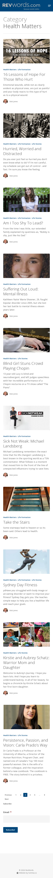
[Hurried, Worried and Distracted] (26, 125)
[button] (49, 6)
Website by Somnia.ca (28, 873)
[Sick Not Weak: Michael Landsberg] (26, 418)
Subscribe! (10, 830)
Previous (8, 795)
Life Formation (24, 69)
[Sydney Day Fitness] (26, 561)
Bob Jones (13, 101)
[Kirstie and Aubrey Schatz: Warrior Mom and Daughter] (26, 634)
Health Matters (10, 69)
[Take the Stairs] (26, 499)
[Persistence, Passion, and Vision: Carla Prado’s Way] (26, 717)
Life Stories (37, 144)
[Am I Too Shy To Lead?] (26, 200)
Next (7, 799)
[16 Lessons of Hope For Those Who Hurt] (26, 51)
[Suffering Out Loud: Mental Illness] (26, 266)
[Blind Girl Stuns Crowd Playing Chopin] (26, 340)
